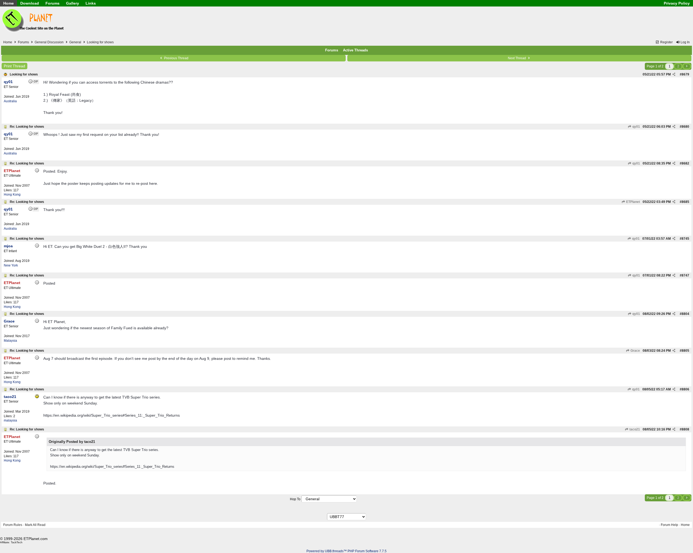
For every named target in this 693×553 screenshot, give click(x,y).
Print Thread (14, 66)
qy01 (636, 127)
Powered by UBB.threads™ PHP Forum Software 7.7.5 (346, 551)
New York (11, 265)
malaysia (10, 420)
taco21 (634, 429)
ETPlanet (632, 202)
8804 (685, 314)
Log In (685, 42)
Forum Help (669, 525)
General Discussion (49, 42)
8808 (685, 429)
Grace (635, 351)
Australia (10, 101)
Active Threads (355, 50)
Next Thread (517, 58)
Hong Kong (12, 194)
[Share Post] (674, 74)
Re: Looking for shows (27, 127)
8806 (685, 389)
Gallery (72, 3)
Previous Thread (175, 58)
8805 (685, 351)
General (75, 42)
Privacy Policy (677, 3)
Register (666, 42)
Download (29, 3)
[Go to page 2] (686, 66)
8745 (685, 239)
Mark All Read (35, 525)
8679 (685, 74)
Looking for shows (24, 74)
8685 (685, 202)
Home (8, 3)
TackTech (16, 542)
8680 (685, 127)
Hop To (295, 499)
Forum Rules (12, 525)
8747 (685, 275)
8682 (685, 163)
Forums (52, 3)
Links (91, 3)
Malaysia (10, 341)
